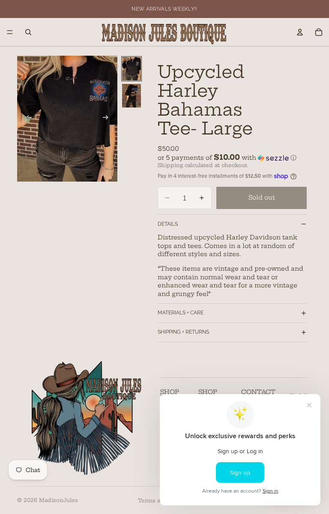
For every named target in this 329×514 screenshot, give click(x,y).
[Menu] (10, 32)
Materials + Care (180, 313)
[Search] (28, 32)
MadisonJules (58, 500)
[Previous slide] (26, 118)
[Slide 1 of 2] (131, 69)
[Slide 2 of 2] (131, 96)
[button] (232, 157)
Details (168, 224)
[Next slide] (108, 118)
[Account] (299, 32)
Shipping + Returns (183, 332)
